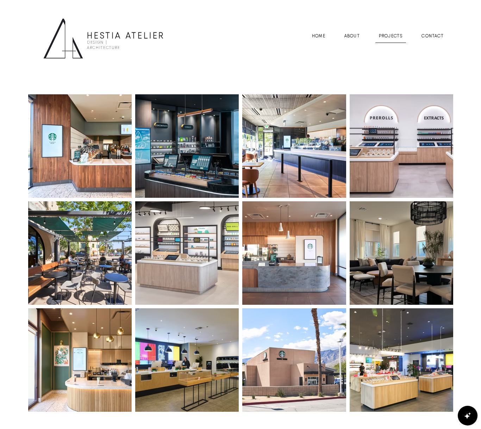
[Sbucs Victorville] (294, 284)
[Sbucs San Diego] (81, 285)
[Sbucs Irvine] (82, 387)
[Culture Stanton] (406, 393)
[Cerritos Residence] (406, 285)
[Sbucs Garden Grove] (294, 181)
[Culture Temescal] (188, 387)
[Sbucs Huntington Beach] (81, 180)
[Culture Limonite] (406, 179)
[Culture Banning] (188, 283)
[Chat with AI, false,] (467, 415)
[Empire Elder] (190, 181)
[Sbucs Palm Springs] (294, 390)
